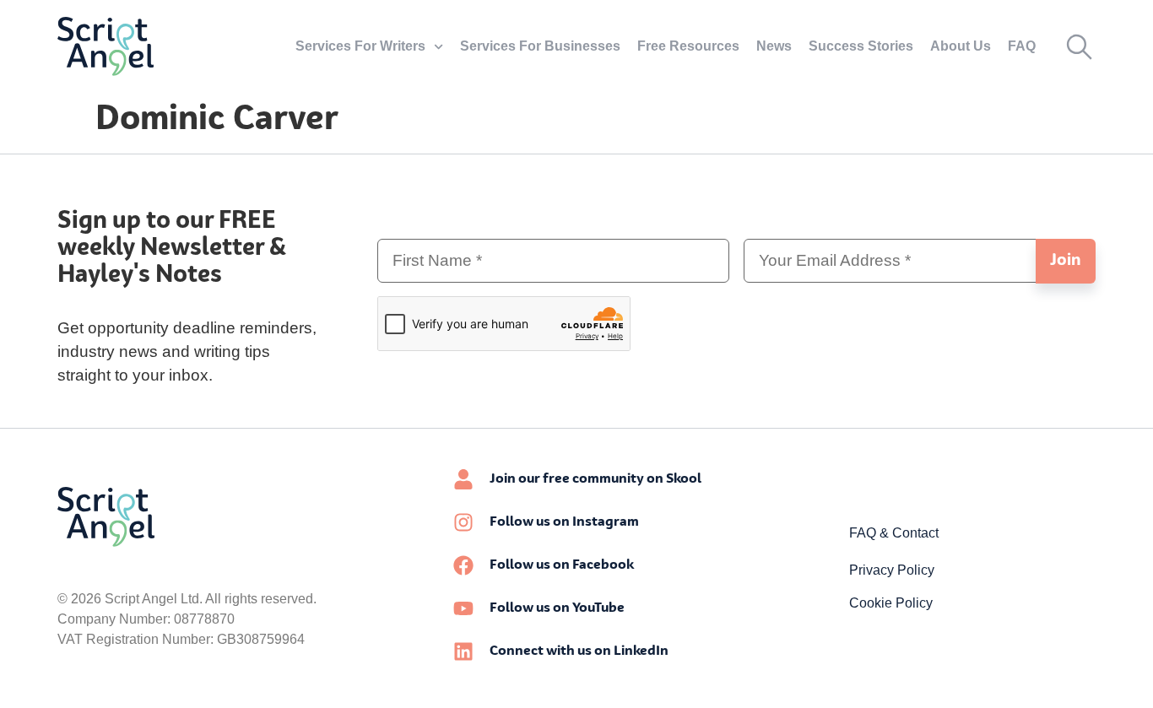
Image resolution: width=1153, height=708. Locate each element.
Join (1065, 260)
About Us (960, 46)
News (774, 46)
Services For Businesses (540, 46)
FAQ (1022, 46)
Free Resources (688, 46)
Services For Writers (360, 46)
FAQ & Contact (894, 533)
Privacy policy (891, 570)
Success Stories (861, 46)
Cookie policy (891, 603)
